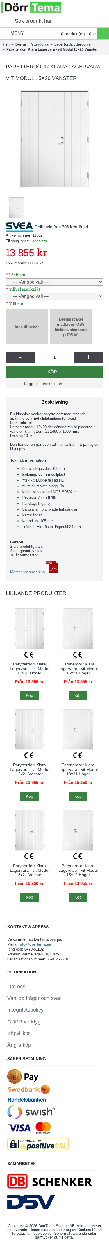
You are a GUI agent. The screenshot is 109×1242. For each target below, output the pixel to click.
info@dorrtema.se (35, 944)
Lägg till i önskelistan (43, 383)
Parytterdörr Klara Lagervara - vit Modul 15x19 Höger (78, 870)
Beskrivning (54, 402)
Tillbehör (17, 303)
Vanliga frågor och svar (34, 998)
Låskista (17, 275)
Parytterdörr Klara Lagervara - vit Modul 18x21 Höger (78, 769)
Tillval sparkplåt (24, 289)
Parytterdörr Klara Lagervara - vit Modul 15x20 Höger (29, 668)
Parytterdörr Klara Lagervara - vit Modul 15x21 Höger (78, 668)
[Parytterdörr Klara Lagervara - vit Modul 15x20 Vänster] (54, 138)
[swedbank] (29, 1093)
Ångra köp (19, 1045)
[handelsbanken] (26, 1102)
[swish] (31, 1118)
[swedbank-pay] (22, 1082)
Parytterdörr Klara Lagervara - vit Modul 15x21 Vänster (29, 769)
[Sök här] (6, 21)
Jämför (81, 383)
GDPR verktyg (24, 1022)
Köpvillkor (18, 1033)
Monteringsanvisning (28, 572)
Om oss (16, 986)
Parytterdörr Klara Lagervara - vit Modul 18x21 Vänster (29, 870)
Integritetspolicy (25, 1010)
